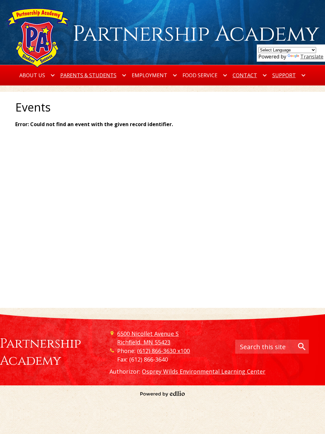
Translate (311, 56)
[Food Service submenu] (205, 75)
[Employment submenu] (154, 75)
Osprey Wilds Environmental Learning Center (203, 371)
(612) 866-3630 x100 (163, 351)
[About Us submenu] (37, 75)
